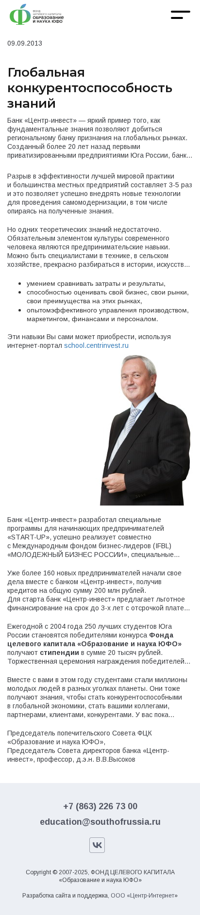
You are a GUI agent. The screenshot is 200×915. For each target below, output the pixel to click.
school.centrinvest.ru (96, 345)
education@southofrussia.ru (100, 822)
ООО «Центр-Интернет (142, 895)
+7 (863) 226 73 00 (100, 806)
